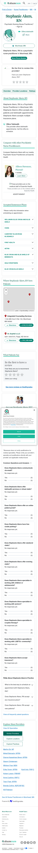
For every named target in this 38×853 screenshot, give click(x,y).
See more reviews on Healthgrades (19, 387)
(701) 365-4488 (27, 340)
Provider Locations (20, 91)
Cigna (7, 228)
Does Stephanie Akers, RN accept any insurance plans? (17, 698)
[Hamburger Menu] (5, 3)
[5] (27, 81)
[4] (23, 81)
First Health (10, 242)
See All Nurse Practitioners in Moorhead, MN (18, 797)
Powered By (6, 801)
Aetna (7, 248)
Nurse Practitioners (21, 9)
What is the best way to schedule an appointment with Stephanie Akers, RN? (18, 687)
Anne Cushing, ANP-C (11, 777)
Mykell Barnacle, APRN (11, 753)
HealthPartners (11, 263)
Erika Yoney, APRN (10, 769)
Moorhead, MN (20, 46)
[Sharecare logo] (19, 841)
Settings (19, 440)
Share (27, 35)
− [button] (6, 293)
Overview (7, 91)
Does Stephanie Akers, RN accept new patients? (17, 707)
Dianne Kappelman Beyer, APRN (15, 757)
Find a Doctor (7, 9)
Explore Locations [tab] (13, 739)
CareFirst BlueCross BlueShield (13, 235)
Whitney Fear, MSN (10, 765)
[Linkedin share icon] (28, 843)
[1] (13, 81)
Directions (12, 325)
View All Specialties (10, 728)
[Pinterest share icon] (34, 843)
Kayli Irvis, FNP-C (27, 769)
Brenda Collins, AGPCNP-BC (13, 785)
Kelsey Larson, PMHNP (11, 773)
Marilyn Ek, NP (8, 749)
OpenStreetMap (24, 310)
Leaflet (16, 310)
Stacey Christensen (10, 761)
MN (31, 9)
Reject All (19, 431)
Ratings (32, 91)
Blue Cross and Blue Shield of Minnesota (17, 256)
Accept (19, 436)
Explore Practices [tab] (13, 744)
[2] (17, 81)
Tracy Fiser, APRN (10, 781)
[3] (20, 81)
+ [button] (6, 290)
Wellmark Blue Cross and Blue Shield (17, 220)
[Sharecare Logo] (14, 3)
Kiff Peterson (8, 789)
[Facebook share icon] (21, 843)
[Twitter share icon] (31, 843)
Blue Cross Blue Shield (14, 269)
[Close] (34, 410)
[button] (30, 463)
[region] (19, 426)
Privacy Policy (13, 424)
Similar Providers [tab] (13, 733)
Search (24, 3)
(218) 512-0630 (27, 325)
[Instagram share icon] (25, 843)
